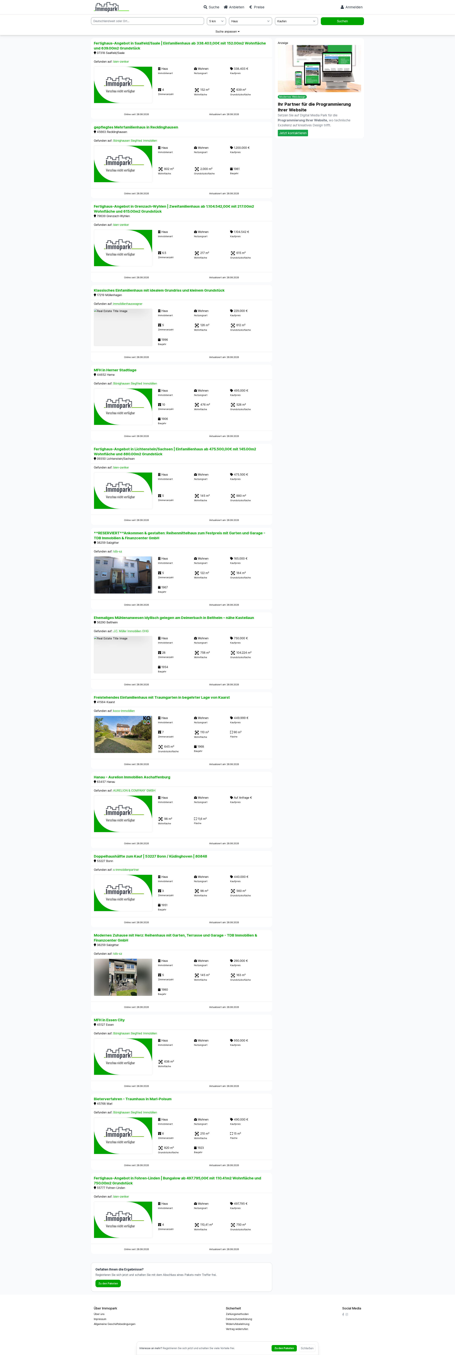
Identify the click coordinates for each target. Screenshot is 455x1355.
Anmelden (353, 7)
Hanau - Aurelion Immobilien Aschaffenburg (132, 777)
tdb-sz (117, 551)
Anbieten (236, 7)
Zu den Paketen (108, 1283)
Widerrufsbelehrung (237, 1323)
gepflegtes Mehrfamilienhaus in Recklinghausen (136, 127)
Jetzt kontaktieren (293, 133)
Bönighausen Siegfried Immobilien (135, 140)
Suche (213, 7)
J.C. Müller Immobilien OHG (131, 631)
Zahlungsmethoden (237, 1314)
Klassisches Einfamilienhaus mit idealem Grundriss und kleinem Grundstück (159, 290)
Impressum (100, 1318)
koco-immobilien (124, 711)
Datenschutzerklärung (239, 1318)
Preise (258, 7)
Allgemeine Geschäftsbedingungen (114, 1323)
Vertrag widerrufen (237, 1328)
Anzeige (283, 43)
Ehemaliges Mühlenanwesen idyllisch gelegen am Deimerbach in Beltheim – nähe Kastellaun (174, 618)
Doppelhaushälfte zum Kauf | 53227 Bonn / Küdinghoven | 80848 (150, 856)
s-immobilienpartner (126, 869)
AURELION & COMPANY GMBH (134, 790)
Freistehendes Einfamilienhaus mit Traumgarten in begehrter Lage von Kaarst (162, 697)
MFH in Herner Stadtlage (115, 370)
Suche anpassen (227, 31)
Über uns (99, 1314)
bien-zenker (121, 61)
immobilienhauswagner (127, 303)
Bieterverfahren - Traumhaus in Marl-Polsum (133, 1099)
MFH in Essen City (109, 1020)
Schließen (307, 1348)
